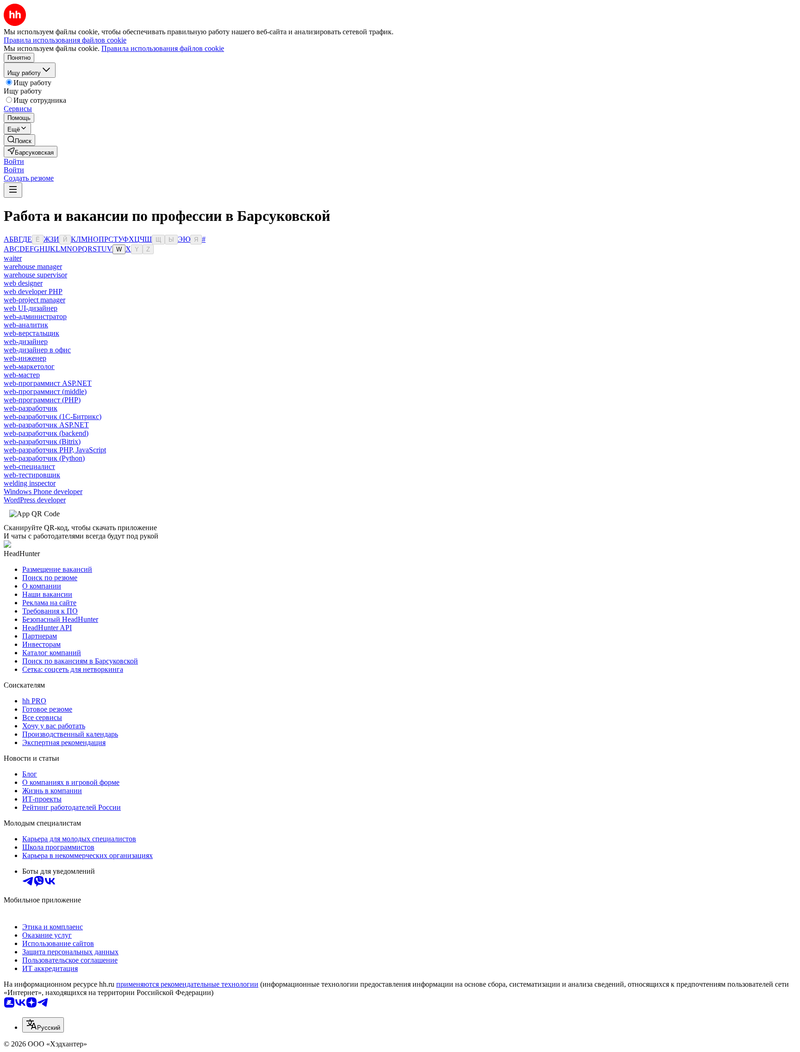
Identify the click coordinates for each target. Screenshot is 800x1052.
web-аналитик (26, 325)
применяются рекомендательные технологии (187, 984)
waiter (13, 258)
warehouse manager (33, 266)
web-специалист (29, 466)
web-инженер (25, 358)
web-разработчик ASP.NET (46, 425)
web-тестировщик (32, 475)
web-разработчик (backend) (46, 433)
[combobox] (43, 1025)
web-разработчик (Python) (44, 458)
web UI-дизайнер (30, 308)
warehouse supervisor (35, 275)
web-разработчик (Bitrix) (42, 441)
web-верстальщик (31, 333)
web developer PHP (33, 291)
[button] (14, 161)
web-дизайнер (26, 341)
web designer (23, 283)
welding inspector (30, 483)
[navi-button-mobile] (13, 190)
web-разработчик (30, 408)
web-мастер (22, 375)
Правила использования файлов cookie (162, 48)
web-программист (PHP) (42, 400)
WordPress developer (35, 500)
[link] (19, 140)
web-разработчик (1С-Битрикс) (52, 416)
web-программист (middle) (45, 391)
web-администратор (35, 316)
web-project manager (34, 300)
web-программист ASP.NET (48, 383)
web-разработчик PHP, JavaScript (55, 450)
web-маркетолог (29, 366)
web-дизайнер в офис (37, 350)
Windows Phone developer (43, 491)
